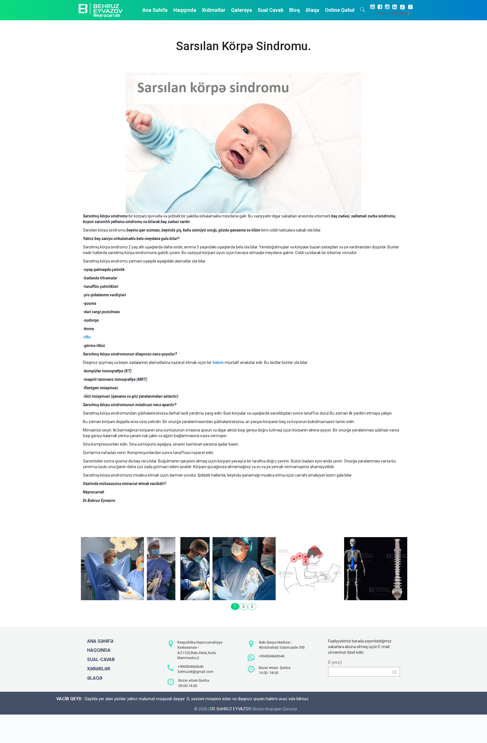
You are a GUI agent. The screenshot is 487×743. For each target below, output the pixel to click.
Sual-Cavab (101, 659)
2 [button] (243, 606)
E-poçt (335, 662)
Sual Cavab (271, 10)
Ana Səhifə (155, 10)
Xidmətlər (213, 10)
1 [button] (235, 606)
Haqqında (184, 10)
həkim (218, 362)
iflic (87, 337)
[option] (112, 568)
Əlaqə (312, 10)
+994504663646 (190, 666)
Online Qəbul (340, 10)
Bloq (294, 10)
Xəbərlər (98, 668)
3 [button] (252, 606)
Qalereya (241, 10)
